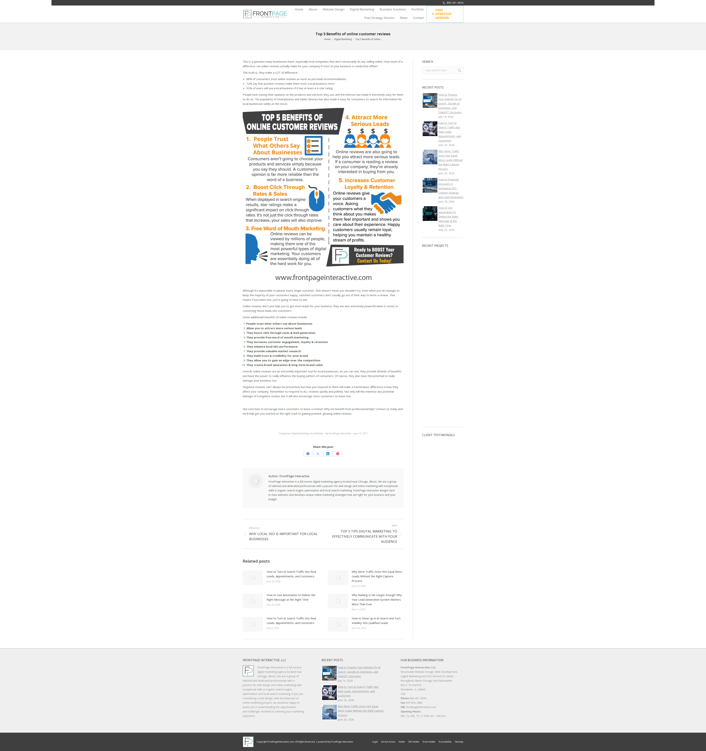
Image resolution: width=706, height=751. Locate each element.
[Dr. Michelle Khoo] (443, 414)
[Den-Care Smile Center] (443, 259)
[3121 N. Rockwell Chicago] (429, 344)
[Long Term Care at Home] (429, 358)
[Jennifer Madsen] (429, 372)
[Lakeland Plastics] (429, 273)
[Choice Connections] (443, 273)
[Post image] (253, 577)
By (338, 433)
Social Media (316, 433)
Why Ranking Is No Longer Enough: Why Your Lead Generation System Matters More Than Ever (377, 599)
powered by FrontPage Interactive (335, 741)
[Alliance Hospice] (443, 287)
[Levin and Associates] (443, 315)
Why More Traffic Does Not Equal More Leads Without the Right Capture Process (377, 576)
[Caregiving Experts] (443, 301)
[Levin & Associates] (429, 287)
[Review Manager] (429, 329)
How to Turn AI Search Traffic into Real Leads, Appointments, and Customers (291, 574)
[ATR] (443, 400)
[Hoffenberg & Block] (429, 259)
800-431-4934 (455, 2)
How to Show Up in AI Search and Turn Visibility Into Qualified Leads (376, 620)
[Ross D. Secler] (429, 386)
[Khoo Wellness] (443, 372)
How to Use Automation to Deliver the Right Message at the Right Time (291, 597)
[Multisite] (443, 329)
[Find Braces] (443, 386)
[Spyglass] (429, 400)
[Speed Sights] (429, 315)
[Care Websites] (443, 358)
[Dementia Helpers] (429, 414)
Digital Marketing (300, 433)
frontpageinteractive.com (421, 707)
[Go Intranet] (429, 301)
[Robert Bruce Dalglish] (443, 344)
